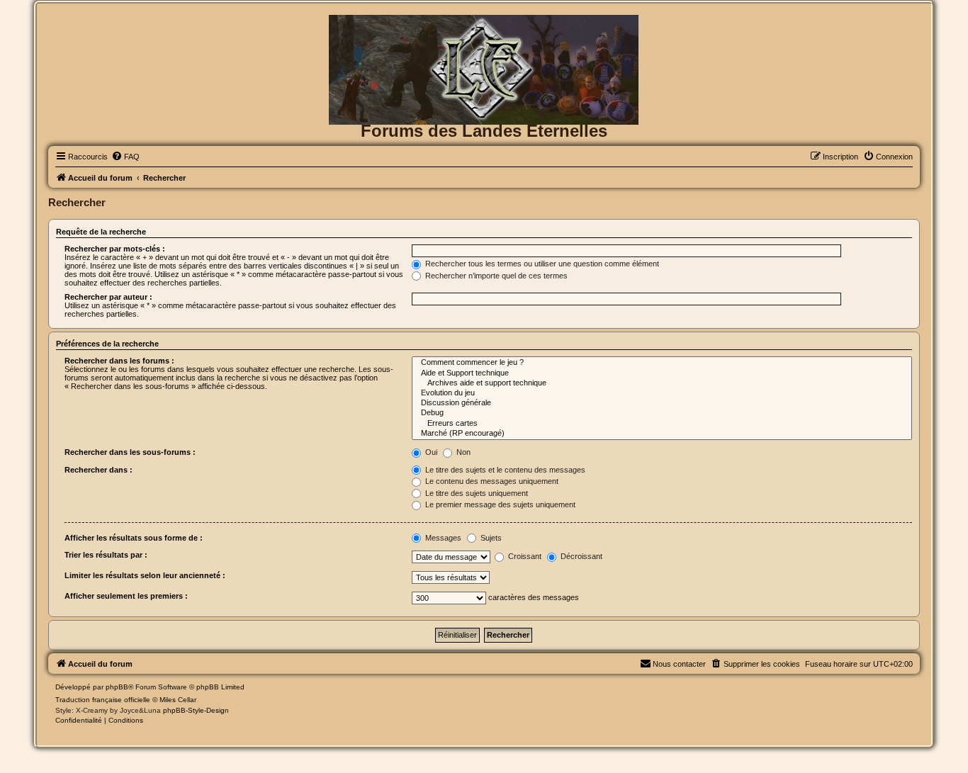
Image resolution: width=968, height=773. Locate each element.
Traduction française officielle (102, 700)
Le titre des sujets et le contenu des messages (504, 470)
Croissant (523, 556)
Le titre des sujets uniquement (475, 493)
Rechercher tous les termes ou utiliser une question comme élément (541, 263)
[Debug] (661, 413)
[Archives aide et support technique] (661, 383)
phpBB (117, 687)
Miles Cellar (177, 700)
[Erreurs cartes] (661, 424)
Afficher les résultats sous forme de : (133, 538)
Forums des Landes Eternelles (484, 130)
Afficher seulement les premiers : (126, 596)
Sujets (490, 538)
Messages (442, 538)
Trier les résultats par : (105, 555)
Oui (430, 452)
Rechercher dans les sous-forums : (130, 452)
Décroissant (580, 556)
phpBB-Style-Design (196, 710)
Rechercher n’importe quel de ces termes (495, 275)
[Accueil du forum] (483, 38)
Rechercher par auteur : (108, 297)
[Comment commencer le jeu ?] (661, 363)
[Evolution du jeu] (661, 393)
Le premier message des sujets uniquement (499, 504)
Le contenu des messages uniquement (490, 481)
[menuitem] (125, 156)
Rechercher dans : (98, 470)
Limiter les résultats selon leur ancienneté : (144, 575)
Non (462, 452)
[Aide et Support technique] (661, 373)
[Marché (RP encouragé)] (661, 434)
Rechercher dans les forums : (119, 360)
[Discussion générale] (661, 403)
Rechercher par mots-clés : (114, 248)
